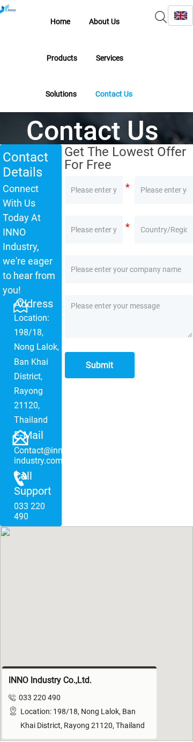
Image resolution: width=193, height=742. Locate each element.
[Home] (8, 8)
